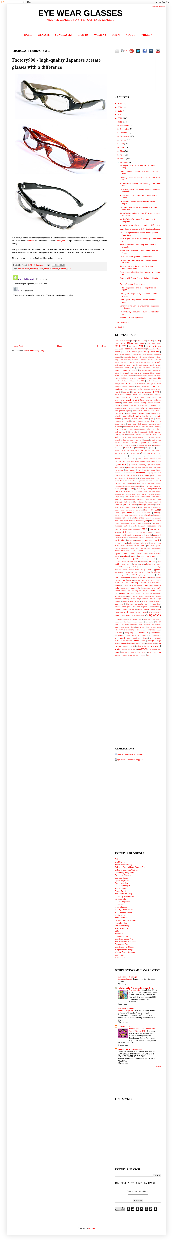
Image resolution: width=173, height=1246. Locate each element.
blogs (138, 386)
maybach (142, 526)
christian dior (142, 405)
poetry (158, 567)
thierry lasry (140, 627)
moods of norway (122, 537)
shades (152, 599)
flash (125, 453)
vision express (151, 643)
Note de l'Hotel (121, 917)
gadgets (152, 458)
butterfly (157, 394)
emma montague (139, 437)
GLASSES (44, 34)
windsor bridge (127, 649)
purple (134, 575)
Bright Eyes (120, 862)
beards (117, 375)
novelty (136, 545)
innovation (118, 486)
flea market (131, 453)
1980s (130, 343)
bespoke (133, 378)
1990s (142, 343)
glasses (121, 464)
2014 (120, 107)
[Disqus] (59, 308)
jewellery (127, 491)
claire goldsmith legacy (123, 411)
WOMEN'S (100, 34)
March (123, 158)
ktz (135, 502)
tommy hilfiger (129, 633)
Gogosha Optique (122, 886)
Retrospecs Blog (122, 925)
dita (153, 429)
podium (152, 567)
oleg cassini (156, 548)
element (138, 434)
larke (116, 507)
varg (150, 638)
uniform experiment (133, 638)
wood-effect (125, 652)
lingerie (117, 515)
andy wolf (156, 362)
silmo (147, 604)
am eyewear (125, 360)
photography (150, 564)
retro (117, 583)
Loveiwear (119, 904)
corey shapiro (144, 419)
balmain (117, 373)
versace (157, 638)
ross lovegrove (144, 591)
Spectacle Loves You (124, 939)
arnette (127, 368)
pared (159, 559)
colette (134, 413)
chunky (144, 408)
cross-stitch (119, 421)
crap (152, 419)
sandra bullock (155, 593)
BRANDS (83, 34)
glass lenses (156, 461)
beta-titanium (142, 378)
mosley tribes (120, 540)
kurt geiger (148, 502)
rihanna (118, 585)
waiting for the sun (142, 646)
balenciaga (156, 370)
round (152, 591)
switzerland (118, 622)
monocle (148, 535)
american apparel (147, 360)
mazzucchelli (152, 526)
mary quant (156, 523)
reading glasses (155, 577)
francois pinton (134, 456)
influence (151, 483)
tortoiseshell (142, 632)
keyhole (118, 499)
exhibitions (153, 440)
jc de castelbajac (140, 489)
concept (157, 416)
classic (146, 411)
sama (147, 593)
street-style (125, 615)
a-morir (117, 352)
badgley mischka (145, 370)
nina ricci (146, 543)
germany (122, 461)
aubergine (156, 368)
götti (159, 467)
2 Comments (39, 265)
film (141, 451)
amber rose (135, 360)
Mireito (31, 241)
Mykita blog (120, 915)
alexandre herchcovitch (130, 357)
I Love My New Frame (124, 896)
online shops (129, 554)
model (124, 535)
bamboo (125, 373)
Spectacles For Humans (125, 947)
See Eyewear (132, 596)
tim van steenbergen (127, 630)
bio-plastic (156, 381)
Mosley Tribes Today (123, 910)
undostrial (156, 635)
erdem (137, 440)
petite (142, 564)
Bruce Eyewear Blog (123, 864)
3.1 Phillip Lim (129, 349)
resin (158, 580)
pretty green (129, 572)
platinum (141, 567)
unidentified (120, 638)
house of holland (130, 481)
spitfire (125, 609)
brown (46, 269)
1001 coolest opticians (122, 341)
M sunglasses (121, 907)
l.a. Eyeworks (120, 899)
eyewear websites (129, 445)
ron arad (131, 591)
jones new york (142, 494)
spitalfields (118, 609)
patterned (142, 561)
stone (117, 615)
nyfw (152, 545)
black (27, 269)
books (140, 389)
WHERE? (146, 34)
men (144, 529)
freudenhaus (156, 456)
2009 (120, 327)
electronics (130, 434)
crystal (127, 421)
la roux (127, 505)
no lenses (153, 543)
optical (146, 553)
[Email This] (53, 265)
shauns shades (127, 601)
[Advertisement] (126, 701)
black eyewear (140, 384)
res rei (153, 580)
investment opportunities (131, 486)
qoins (140, 575)
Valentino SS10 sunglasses (131, 318)
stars (145, 612)
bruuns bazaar (119, 394)
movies (138, 540)
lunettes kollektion (122, 518)
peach (123, 564)
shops (137, 601)
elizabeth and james (150, 434)
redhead (130, 580)
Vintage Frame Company (125, 952)
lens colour (139, 510)
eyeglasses (145, 443)
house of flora (119, 481)
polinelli (125, 569)
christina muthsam (121, 408)
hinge (147, 475)
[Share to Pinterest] (63, 265)
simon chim (156, 604)
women (143, 649)
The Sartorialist (121, 928)
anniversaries (143, 365)
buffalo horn (137, 395)
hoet (136, 478)
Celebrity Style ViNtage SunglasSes (130, 867)
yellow (137, 652)
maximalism (134, 526)
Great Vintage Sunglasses (130, 1049)
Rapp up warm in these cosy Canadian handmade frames (136, 267)
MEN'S (116, 34)
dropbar (134, 432)
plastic (135, 567)
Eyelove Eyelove (122, 880)
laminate (151, 504)
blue (153, 386)
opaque (139, 553)
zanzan (124, 655)
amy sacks (124, 362)
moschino (149, 537)
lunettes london (138, 518)
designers (125, 429)
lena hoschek (130, 510)
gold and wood (136, 467)
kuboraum (141, 502)
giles (128, 461)
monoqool (157, 535)
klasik (125, 502)
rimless (125, 585)
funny (139, 458)
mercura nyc (155, 529)
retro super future (138, 583)
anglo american (120, 365)
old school (147, 548)
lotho (140, 515)
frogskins (118, 458)
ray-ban (145, 577)
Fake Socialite (135, 990)
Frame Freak (120, 891)
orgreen (141, 556)
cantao (117, 397)
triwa (128, 635)
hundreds (149, 481)
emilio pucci (127, 437)
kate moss (156, 496)
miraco (150, 532)
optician (117, 556)
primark (141, 572)
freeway (142, 456)
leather (134, 507)
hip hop (154, 475)
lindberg (157, 513)
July (122, 144)
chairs (130, 403)
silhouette (139, 604)
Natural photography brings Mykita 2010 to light (140, 225)
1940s (144, 341)
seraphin (132, 599)
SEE (117, 931)
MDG (130, 529)
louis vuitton (148, 515)
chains (125, 403)
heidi (159, 473)
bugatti (146, 394)
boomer (146, 389)
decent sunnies (154, 424)
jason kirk (130, 489)
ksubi (131, 502)
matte (126, 526)
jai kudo (149, 486)
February (124, 162)
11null (133, 341)
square (146, 609)
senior (125, 599)
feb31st (123, 450)
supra (135, 619)
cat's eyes (151, 397)
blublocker (145, 386)
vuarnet (125, 646)
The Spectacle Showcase (126, 941)
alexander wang (148, 354)
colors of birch (128, 416)
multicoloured (147, 540)
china (126, 405)
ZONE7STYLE (121, 957)
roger (153, 588)
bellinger (131, 375)
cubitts (133, 421)
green (132, 470)
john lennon (156, 491)
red (124, 580)
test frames (156, 624)
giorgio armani (145, 461)
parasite (153, 559)
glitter (116, 467)
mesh (117, 532)
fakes (147, 448)
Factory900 (60, 241)
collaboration (143, 413)
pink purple (127, 567)
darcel (123, 424)
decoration (118, 427)
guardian (146, 470)
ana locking (134, 362)
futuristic (62, 269)
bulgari (151, 394)
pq (141, 569)
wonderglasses (155, 649)
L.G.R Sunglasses (122, 902)
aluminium (151, 357)
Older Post (101, 346)
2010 (120, 122)
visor (159, 643)
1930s (138, 341)
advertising (144, 352)
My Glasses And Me (123, 912)
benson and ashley (154, 375)
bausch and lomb (148, 373)
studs (143, 615)
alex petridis (137, 354)
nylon (158, 546)
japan (69, 269)
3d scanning (151, 349)
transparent (119, 635)
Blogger (91, 1228)
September (125, 136)
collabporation (155, 413)
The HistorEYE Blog (123, 894)
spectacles (154, 607)
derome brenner (154, 427)
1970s (122, 343)
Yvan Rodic (119, 955)
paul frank (151, 562)
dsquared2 (143, 432)
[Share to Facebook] (60, 265)
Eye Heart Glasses (123, 875)
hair (158, 470)
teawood (125, 624)
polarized (118, 569)
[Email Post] (48, 265)
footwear (118, 456)
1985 (136, 343)
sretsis (153, 609)
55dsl (158, 349)
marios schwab (136, 523)
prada (157, 570)
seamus (124, 596)
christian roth (154, 405)
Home (59, 346)
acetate (21, 269)
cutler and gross (150, 421)
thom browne (151, 627)
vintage (151, 641)
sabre (132, 593)
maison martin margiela (138, 521)
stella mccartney (154, 612)
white (117, 649)
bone (134, 389)
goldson (145, 467)
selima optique (149, 596)
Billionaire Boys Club (136, 381)
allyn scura (143, 357)
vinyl (143, 643)
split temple (132, 609)
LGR (157, 510)
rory (136, 591)
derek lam (145, 427)
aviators (126, 370)
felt (128, 450)
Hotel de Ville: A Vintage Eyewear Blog (135, 988)
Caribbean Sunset (125, 979)
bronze (133, 392)
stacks (158, 609)
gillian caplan (135, 461)
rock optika (135, 588)
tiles (117, 630)
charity (143, 403)
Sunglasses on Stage (124, 949)
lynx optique (156, 518)
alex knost (128, 354)
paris (118, 562)
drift (129, 432)
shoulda (144, 601)
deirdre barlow (128, 427)
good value (152, 467)
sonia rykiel (126, 607)
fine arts (147, 450)
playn (146, 567)
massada (118, 526)
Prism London (121, 923)
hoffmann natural (144, 478)
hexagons (140, 475)
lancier (157, 504)
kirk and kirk (151, 499)
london (126, 515)
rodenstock (146, 588)
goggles (122, 467)
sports (139, 609)
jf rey (133, 491)
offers (137, 548)
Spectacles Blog (122, 944)
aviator (118, 370)
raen (116, 577)
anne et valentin (132, 365)
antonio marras (155, 365)
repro (147, 580)
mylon (124, 543)
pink (120, 567)
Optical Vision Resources (125, 920)
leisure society (119, 510)
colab (128, 413)
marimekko (125, 523)
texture (117, 627)
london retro (133, 515)
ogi (142, 548)
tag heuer (127, 622)
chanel (136, 403)
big (159, 378)
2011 (120, 118)
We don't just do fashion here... (133, 284)
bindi (148, 381)
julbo (126, 496)
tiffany (159, 627)
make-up (152, 521)
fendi (132, 450)
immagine (137, 483)
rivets (146, 585)
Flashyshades (121, 888)
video (136, 641)
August (123, 140)
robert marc (125, 588)
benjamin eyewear (141, 375)
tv (138, 635)
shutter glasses (154, 601)
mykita (117, 543)
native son (131, 543)
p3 (119, 559)
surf (140, 619)
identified (130, 483)
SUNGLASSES (63, 34)
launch (122, 507)
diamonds (137, 429)
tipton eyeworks (142, 630)
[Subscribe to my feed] (124, 50)
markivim (146, 523)
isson (143, 486)
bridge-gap (125, 392)
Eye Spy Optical (121, 878)
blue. (126, 389)
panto (135, 559)
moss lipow (131, 540)
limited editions (133, 512)
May (122, 151)
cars (130, 397)
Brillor (117, 859)
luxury (148, 518)
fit (121, 453)
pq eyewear (148, 570)
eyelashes (118, 445)
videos (143, 641)
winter (135, 649)
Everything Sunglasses (124, 872)
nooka (123, 545)
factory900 (54, 269)
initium (158, 483)
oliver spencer (154, 551)
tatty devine (149, 622)
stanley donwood (135, 612)
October (124, 132)
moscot (157, 537)
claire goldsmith (154, 408)
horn (158, 478)
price (136, 572)
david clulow (131, 424)
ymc (149, 652)
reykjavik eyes (154, 583)
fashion (152, 448)
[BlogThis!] (55, 265)
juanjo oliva (119, 496)
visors (118, 646)
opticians (125, 556)
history (131, 478)
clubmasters (119, 413)
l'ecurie (156, 502)
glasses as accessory (137, 465)
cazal (128, 400)
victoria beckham (126, 641)
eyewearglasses (141, 445)
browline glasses (36, 269)
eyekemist (156, 442)
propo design (119, 575)
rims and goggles (136, 585)
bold (130, 389)
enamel (117, 440)
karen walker (134, 496)
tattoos (141, 622)
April (122, 155)
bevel (150, 378)
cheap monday (154, 403)
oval (116, 559)
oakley (117, 548)
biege (155, 378)
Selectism (119, 933)
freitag (149, 456)
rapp (139, 577)
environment (125, 440)
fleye (138, 453)
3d (136, 349)
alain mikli (155, 352)
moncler (129, 535)
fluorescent (151, 453)
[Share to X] (58, 265)
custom (139, 421)
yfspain (144, 652)
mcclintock (123, 529)
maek (117, 520)
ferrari (137, 450)
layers (128, 507)
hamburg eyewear (129, 473)
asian (139, 368)
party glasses (132, 561)
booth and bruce (155, 389)
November (125, 129)
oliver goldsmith (122, 551)
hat (155, 473)
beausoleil (124, 375)
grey (139, 470)
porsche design (134, 569)
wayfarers (155, 646)
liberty (118, 512)
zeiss (130, 655)
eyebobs (125, 442)
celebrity (149, 400)
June (122, 147)
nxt (148, 545)
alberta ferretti (119, 354)
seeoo (141, 596)
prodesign (156, 572)
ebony (124, 434)
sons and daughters (140, 607)
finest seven (156, 450)
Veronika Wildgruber (126, 1011)
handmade (140, 473)
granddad (119, 470)
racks (158, 575)
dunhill (151, 432)
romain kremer (120, 591)
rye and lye (124, 593)
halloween (118, 473)
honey (153, 478)
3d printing (142, 349)
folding (159, 453)
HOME (28, 34)
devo (131, 429)
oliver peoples (139, 551)
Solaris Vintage (121, 936)
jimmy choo (147, 491)
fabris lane (156, 445)
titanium (152, 630)
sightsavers (129, 604)
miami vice (143, 532)
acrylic (134, 352)
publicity (127, 575)
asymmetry (147, 368)
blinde (125, 386)
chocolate (133, 405)
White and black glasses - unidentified (136, 256)
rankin (134, 577)
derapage (137, 427)
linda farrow (146, 513)
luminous (157, 515)
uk (149, 635)
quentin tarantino (149, 575)
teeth (140, 624)
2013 (120, 111)
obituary (124, 548)
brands (118, 392)
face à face (129, 448)
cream (157, 419)
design (117, 429)
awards (134, 370)
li (160, 510)
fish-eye (117, 453)
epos (132, 440)
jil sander (139, 491)
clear (152, 411)
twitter (144, 635)
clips (157, 411)
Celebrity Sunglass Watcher (126, 870)
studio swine (136, 615)
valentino (145, 638)
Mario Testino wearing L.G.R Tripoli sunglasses (140, 229)
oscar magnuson (153, 556)
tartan (135, 622)
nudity (143, 546)
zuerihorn (143, 655)
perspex (136, 564)
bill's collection (122, 381)
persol (129, 564)
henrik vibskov (120, 475)
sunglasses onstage (124, 619)
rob (151, 585)
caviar (122, 400)
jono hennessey (154, 494)
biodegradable (119, 384)
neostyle (139, 543)
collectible (118, 416)
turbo (134, 635)
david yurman (142, 424)
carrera (124, 397)
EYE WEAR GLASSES (80, 13)
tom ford (118, 633)
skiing (117, 607)
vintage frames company (130, 643)
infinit (144, 483)
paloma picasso (127, 559)
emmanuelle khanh (153, 437)
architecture (119, 368)
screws (117, 596)
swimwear (156, 619)
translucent (155, 633)
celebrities (138, 400)
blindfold (131, 386)
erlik (141, 440)
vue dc (132, 646)
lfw (152, 510)
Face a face (119, 448)
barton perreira (135, 373)
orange (134, 556)
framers (125, 456)
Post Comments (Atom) (34, 350)
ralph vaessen (125, 577)
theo (133, 627)
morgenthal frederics (137, 537)
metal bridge (133, 532)
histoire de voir (123, 478)
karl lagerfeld (145, 496)
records (118, 580)
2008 (153, 343)
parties (124, 561)
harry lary (150, 473)
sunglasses (153, 615)
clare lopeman (137, 411)
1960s (157, 341)
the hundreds (125, 627)
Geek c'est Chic (121, 883)
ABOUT (130, 34)
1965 (116, 343)
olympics (118, 554)
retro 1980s (125, 583)
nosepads (130, 545)
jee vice (119, 491)
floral (143, 453)
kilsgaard (140, 499)
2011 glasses (133, 346)
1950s (150, 341)
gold (128, 467)
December (125, 125)
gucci (153, 470)
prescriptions (119, 572)
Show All (158, 1066)
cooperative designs (130, 419)
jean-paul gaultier (154, 489)
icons (123, 483)
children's (118, 405)
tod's (158, 630)
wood (117, 652)
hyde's (156, 481)
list (122, 515)
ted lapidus (133, 624)
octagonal (131, 548)
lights (123, 512)
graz (126, 470)
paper (147, 559)
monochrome (138, 535)
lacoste (134, 504)
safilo (142, 593)
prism (148, 572)
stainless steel (122, 612)
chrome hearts (134, 408)
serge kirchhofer (142, 599)
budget (128, 395)
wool (132, 652)
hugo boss (141, 481)
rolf (158, 588)
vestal (117, 641)
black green (151, 384)
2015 (120, 103)
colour (138, 416)
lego (140, 507)
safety (138, 593)
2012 (120, 114)
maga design (124, 520)
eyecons (134, 443)
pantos (142, 559)
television (147, 624)
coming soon (147, 416)
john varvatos (130, 494)
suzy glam (147, 619)
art (133, 368)
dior (148, 429)
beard (158, 373)
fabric (150, 445)
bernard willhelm (122, 378)
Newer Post (18, 346)
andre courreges (144, 362)
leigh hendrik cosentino (152, 507)
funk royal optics (129, 459)
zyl (148, 655)
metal (123, 532)
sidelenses (119, 604)
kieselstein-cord (129, 499)
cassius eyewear (140, 397)
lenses (146, 510)
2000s (148, 343)
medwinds (136, 529)
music (157, 540)
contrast (118, 419)
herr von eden (131, 475)
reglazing (137, 580)
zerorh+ (136, 655)
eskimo (146, 440)
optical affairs (154, 553)
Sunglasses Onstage (127, 977)
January (124, 322)
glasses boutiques (154, 464)
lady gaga (142, 505)
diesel (144, 429)
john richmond (119, 494)
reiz (143, 580)
